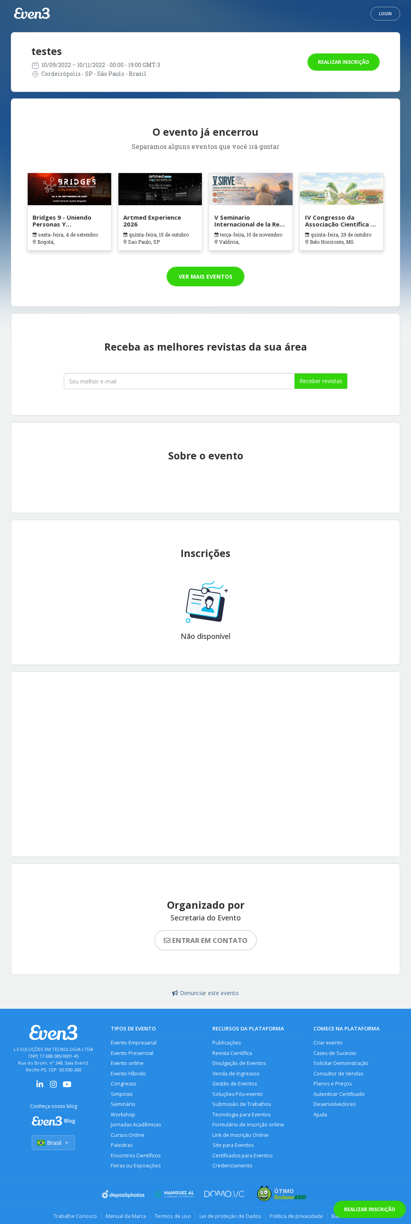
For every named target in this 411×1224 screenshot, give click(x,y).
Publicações (226, 1042)
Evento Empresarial (134, 1042)
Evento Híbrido (128, 1073)
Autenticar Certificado (339, 1094)
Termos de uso (173, 1216)
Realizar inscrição (343, 62)
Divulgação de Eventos (239, 1063)
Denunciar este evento (209, 993)
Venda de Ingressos (235, 1073)
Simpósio (122, 1094)
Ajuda (320, 1114)
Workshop (123, 1114)
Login (385, 13)
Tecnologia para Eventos (241, 1114)
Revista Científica (232, 1053)
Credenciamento (232, 1165)
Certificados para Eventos (242, 1155)
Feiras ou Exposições (136, 1165)
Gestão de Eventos (234, 1083)
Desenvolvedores (334, 1104)
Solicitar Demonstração (340, 1063)
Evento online (127, 1063)
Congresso (123, 1083)
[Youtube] (67, 1087)
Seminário (123, 1104)
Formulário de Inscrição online (248, 1124)
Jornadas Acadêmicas (136, 1124)
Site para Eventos (233, 1145)
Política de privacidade (296, 1216)
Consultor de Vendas (338, 1073)
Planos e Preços (332, 1083)
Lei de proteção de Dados (230, 1216)
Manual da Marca (126, 1216)
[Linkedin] (40, 1087)
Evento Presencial (132, 1053)
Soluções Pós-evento (237, 1094)
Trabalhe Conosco (75, 1216)
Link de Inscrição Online (240, 1135)
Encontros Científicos (136, 1155)
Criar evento (328, 1042)
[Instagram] (53, 1087)
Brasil (54, 1142)
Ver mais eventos (205, 276)
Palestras (121, 1145)
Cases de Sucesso (334, 1053)
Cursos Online (127, 1135)
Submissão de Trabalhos (241, 1104)
